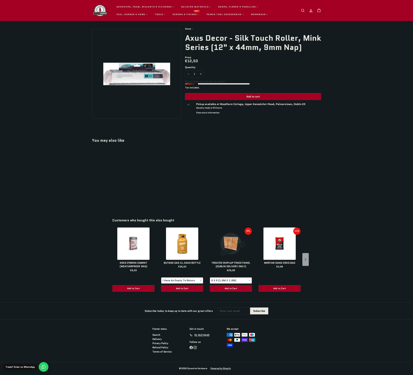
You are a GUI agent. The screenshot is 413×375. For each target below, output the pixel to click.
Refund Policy (160, 347)
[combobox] (182, 280)
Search (156, 335)
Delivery (157, 339)
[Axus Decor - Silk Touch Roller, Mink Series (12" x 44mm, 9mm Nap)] (109, 178)
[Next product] (305, 259)
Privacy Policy (160, 343)
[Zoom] (136, 74)
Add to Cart (133, 288)
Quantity (190, 67)
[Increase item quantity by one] (200, 73)
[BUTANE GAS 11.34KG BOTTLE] (182, 243)
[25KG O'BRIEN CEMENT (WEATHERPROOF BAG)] (133, 243)
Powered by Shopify (221, 368)
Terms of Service (162, 352)
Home (188, 28)
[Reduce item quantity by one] (188, 73)
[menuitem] (145, 7)
